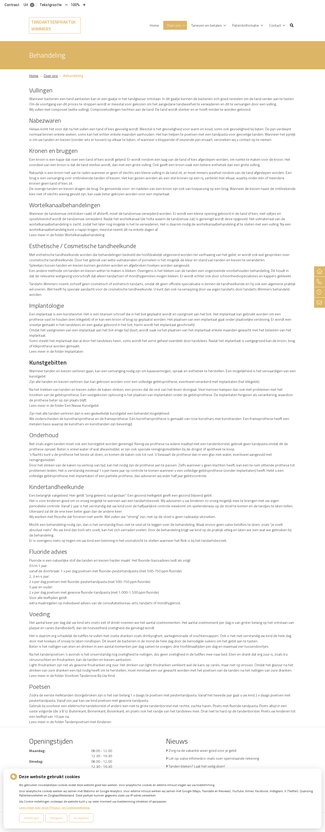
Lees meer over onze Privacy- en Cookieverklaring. (54, 807)
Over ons (174, 25)
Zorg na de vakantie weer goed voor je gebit (203, 750)
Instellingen (31, 817)
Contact (275, 25)
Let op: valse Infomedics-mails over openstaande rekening (214, 758)
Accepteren (81, 817)
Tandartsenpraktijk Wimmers (53, 25)
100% (75, 5)
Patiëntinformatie (245, 25)
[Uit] (34, 4)
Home (154, 25)
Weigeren (56, 817)
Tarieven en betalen (206, 25)
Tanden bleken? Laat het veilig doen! (197, 766)
